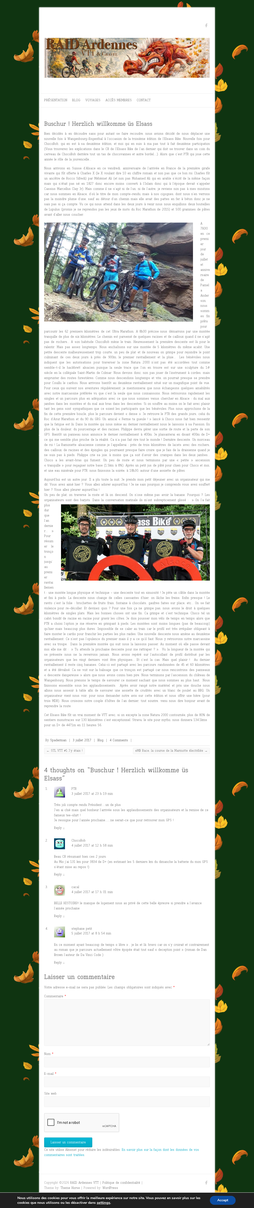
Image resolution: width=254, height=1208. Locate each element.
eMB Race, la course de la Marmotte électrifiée (171, 750)
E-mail (50, 1074)
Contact (144, 100)
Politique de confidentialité (121, 1182)
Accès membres (118, 100)
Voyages (92, 100)
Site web (50, 1093)
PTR (74, 789)
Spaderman (58, 740)
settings (103, 1202)
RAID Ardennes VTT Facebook (206, 26)
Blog (76, 100)
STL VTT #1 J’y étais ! (64, 750)
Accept (222, 1200)
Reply (59, 828)
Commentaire (55, 996)
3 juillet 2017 (82, 740)
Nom (48, 1054)
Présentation (55, 100)
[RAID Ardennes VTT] (127, 59)
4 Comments (119, 740)
